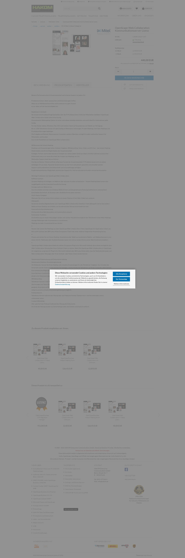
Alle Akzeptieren (121, 274)
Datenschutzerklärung (62, 284)
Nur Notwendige (121, 279)
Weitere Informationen (121, 284)
